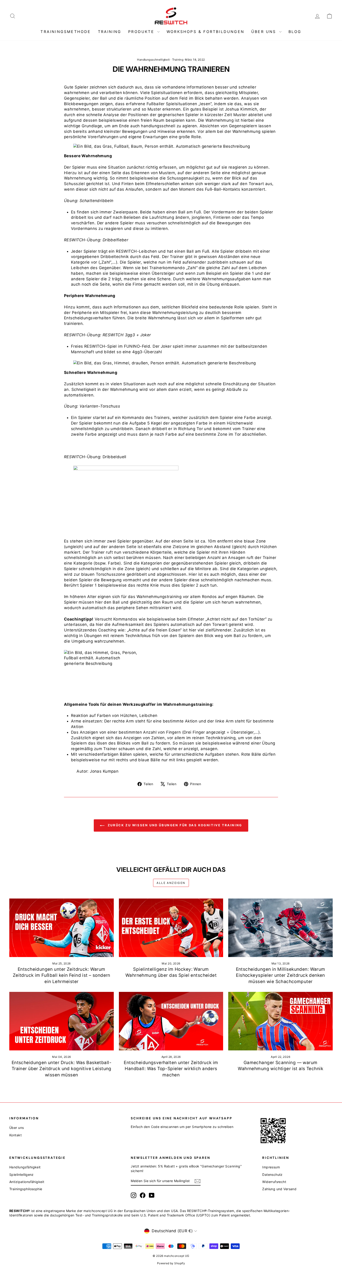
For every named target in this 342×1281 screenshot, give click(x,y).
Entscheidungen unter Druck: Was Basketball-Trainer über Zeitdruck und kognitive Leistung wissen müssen (61, 1069)
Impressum (271, 1167)
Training (109, 31)
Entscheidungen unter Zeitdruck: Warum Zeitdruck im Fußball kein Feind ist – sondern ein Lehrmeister (61, 975)
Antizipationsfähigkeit (26, 1182)
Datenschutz (272, 1174)
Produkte (142, 31)
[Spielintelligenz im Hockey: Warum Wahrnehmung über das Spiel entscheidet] (171, 928)
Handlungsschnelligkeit (153, 59)
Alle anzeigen (171, 883)
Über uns (264, 31)
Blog (295, 31)
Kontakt (15, 1135)
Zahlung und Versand (279, 1189)
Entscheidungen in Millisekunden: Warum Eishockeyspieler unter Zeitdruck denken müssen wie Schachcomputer (280, 975)
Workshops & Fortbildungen (205, 31)
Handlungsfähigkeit (25, 1167)
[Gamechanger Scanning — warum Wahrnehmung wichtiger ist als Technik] (280, 1021)
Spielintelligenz (21, 1174)
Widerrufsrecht (274, 1182)
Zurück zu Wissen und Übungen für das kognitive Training (174, 825)
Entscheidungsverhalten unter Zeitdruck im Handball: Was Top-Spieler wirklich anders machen (171, 1069)
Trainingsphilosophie (25, 1189)
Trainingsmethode (65, 31)
